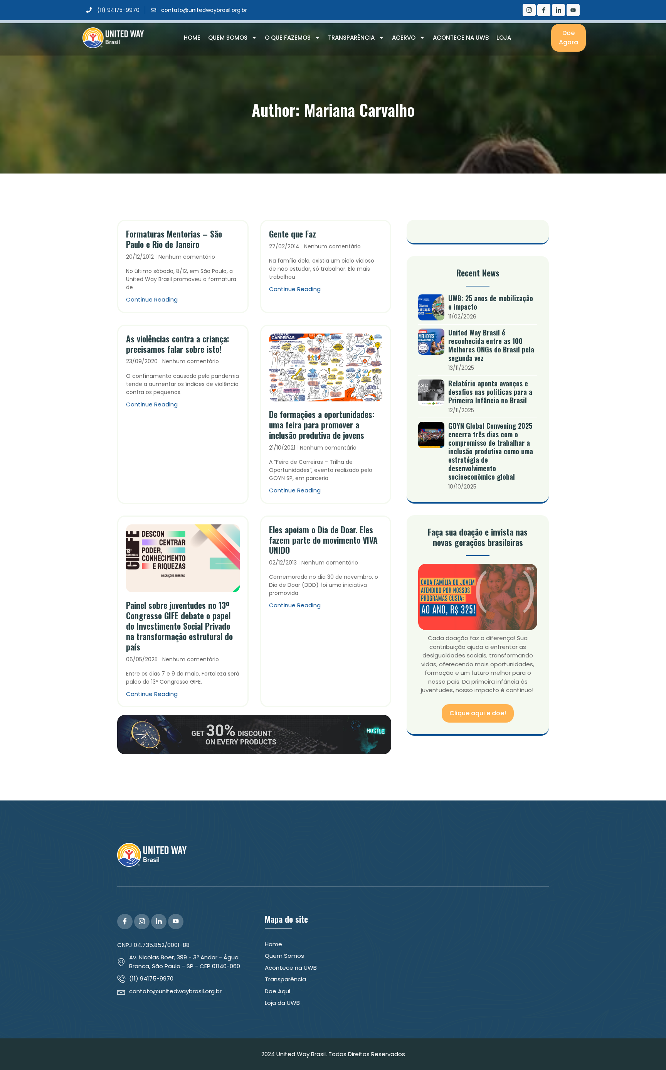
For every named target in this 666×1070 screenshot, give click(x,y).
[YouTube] (175, 921)
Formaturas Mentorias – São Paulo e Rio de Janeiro (174, 238)
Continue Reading (152, 299)
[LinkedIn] (558, 10)
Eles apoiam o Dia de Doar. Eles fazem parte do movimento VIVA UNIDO (323, 539)
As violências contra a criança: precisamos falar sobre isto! (177, 343)
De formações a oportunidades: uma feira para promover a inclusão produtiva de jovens (321, 424)
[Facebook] (543, 10)
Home (192, 38)
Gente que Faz (292, 233)
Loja (503, 38)
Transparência (351, 38)
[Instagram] (529, 10)
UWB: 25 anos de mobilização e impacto (490, 302)
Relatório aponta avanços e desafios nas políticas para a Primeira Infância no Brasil (490, 391)
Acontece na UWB (461, 38)
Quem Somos (227, 38)
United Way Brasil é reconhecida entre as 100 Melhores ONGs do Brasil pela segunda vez (491, 345)
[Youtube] (573, 10)
